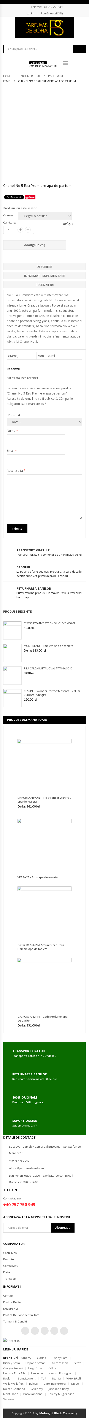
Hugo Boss (35, 1368)
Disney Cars (59, 1358)
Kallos (52, 1368)
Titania (56, 1378)
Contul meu (10, 1266)
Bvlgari (33, 1384)
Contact (8, 1296)
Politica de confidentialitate (21, 1315)
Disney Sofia (11, 1363)
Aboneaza (62, 1227)
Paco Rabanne (33, 1394)
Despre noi (10, 1308)
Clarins (41, 1358)
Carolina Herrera (55, 1384)
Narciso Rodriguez (61, 1373)
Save (32, 197)
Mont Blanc (10, 1394)
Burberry (25, 1358)
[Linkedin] (64, 1331)
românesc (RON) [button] (52, 13)
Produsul (9, 208)
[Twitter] (25, 1331)
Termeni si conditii (15, 1321)
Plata (6, 1272)
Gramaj (8, 215)
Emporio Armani (35, 1363)
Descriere (44, 267)
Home (7, 76)
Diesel (75, 1384)
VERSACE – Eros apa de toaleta (37, 877)
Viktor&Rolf (73, 1378)
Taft (43, 1378)
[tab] (44, 266)
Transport (9, 1279)
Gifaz (77, 1363)
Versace (8, 1399)
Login (30, 13)
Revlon (7, 1378)
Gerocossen (60, 1363)
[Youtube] (54, 1331)
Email (12, 451)
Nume (12, 430)
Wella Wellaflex (13, 1384)
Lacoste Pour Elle (14, 1373)
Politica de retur (14, 1302)
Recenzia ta (16, 471)
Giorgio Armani (13, 1368)
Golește (67, 224)
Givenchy (37, 1389)
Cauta (79, 49)
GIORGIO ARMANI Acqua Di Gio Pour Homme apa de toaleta (40, 947)
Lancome (37, 1373)
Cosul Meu (10, 1253)
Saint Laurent (26, 1378)
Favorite (8, 1259)
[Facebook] (35, 1331)
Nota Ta (14, 415)
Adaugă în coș (34, 245)
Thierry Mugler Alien (61, 1394)
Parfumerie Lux (30, 76)
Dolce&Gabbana (14, 1389)
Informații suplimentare (44, 276)
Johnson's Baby (59, 1389)
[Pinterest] (45, 1331)
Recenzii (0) (45, 285)
